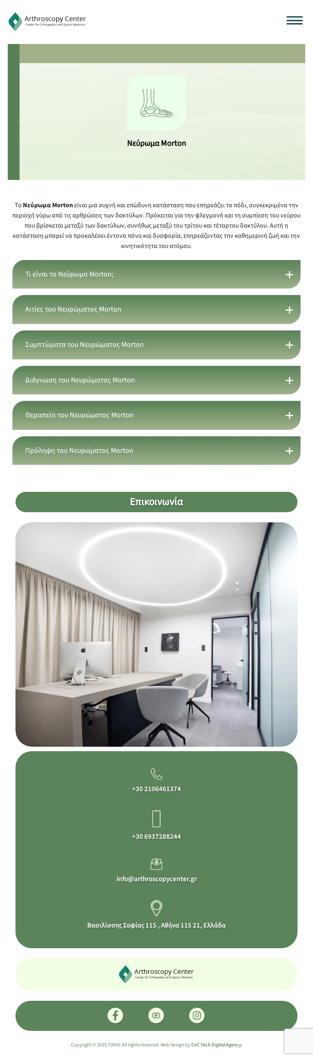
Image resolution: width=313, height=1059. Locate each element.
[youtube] (156, 1015)
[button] (156, 274)
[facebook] (115, 1015)
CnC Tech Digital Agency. (216, 1044)
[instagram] (197, 1015)
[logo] (48, 21)
